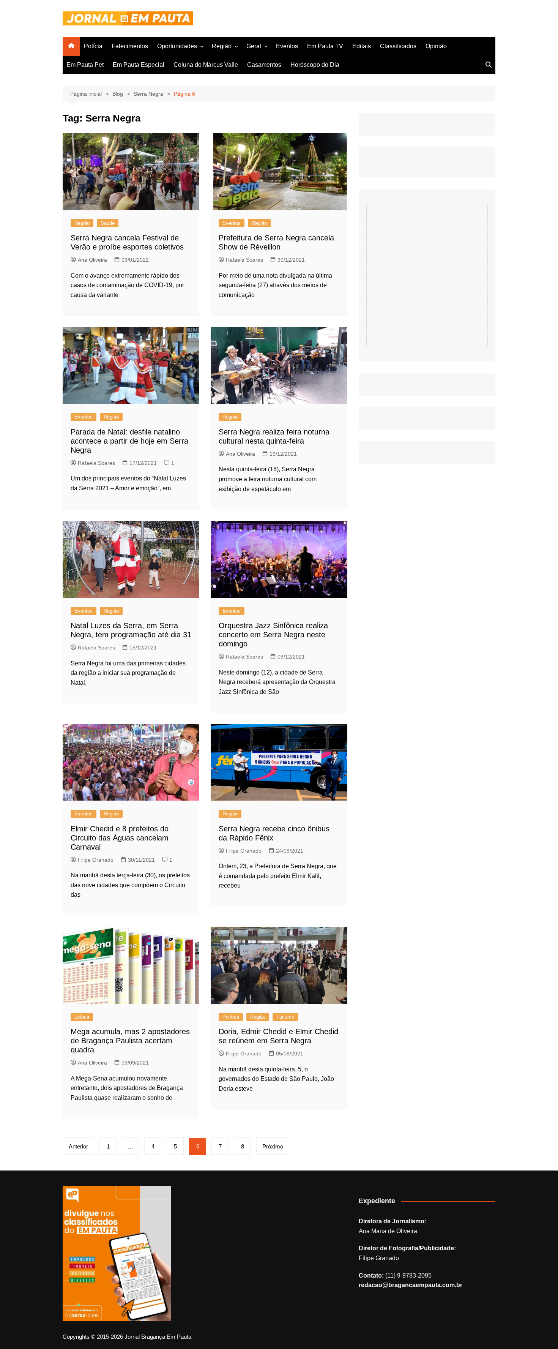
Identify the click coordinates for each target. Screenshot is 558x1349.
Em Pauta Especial (138, 65)
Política (230, 1017)
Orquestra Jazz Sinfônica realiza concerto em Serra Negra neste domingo (273, 634)
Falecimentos (130, 46)
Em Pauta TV (325, 46)
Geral (253, 46)
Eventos (287, 46)
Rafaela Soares (244, 260)
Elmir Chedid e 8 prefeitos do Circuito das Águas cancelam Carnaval (120, 838)
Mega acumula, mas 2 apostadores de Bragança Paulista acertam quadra (130, 1040)
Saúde (108, 223)
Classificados (398, 46)
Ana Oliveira (92, 260)
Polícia (93, 46)
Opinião (436, 46)
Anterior (78, 1146)
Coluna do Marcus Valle (205, 65)
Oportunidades (177, 46)
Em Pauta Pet (85, 65)
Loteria (81, 1017)
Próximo (272, 1146)
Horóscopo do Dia (314, 65)
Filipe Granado (95, 860)
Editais (361, 46)
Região (222, 46)
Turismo (285, 1017)
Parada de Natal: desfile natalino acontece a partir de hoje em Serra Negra (129, 441)
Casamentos (264, 65)
